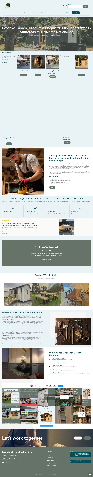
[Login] (63, 5)
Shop (49, 455)
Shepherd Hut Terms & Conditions (55, 466)
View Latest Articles (46, 259)
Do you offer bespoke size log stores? (84, 470)
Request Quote (76, 12)
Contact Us (50, 457)
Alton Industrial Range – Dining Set (9, 138)
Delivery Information (52, 462)
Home (14, 12)
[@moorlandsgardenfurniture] (32, 386)
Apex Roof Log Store (38, 70)
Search (69, 4)
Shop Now (46, 40)
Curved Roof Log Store (81, 70)
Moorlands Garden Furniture (17, 452)
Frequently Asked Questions (54, 458)
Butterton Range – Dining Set (52, 70)
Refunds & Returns (52, 463)
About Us (52, 187)
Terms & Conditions (52, 465)
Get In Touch (78, 438)
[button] (90, 474)
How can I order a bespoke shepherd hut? (84, 466)
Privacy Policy (51, 460)
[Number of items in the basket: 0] (66, 5)
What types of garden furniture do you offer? (85, 463)
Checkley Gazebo (67, 137)
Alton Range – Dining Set (23, 70)
